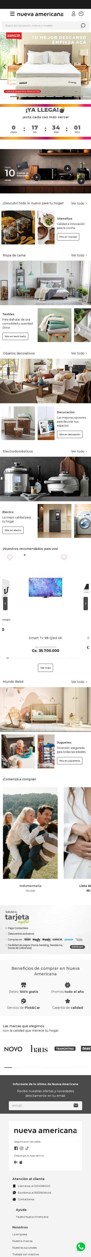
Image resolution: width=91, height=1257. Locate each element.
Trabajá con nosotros (25, 1236)
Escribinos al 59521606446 (34, 1174)
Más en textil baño (15, 336)
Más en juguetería (69, 742)
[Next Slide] (86, 66)
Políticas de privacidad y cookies (32, 1253)
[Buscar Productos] (83, 25)
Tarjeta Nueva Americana (32, 1198)
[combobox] (45, 25)
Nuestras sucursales (24, 1229)
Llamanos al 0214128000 (34, 1167)
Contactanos (26, 1181)
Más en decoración (69, 434)
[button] (4, 96)
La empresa (19, 1216)
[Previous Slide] (4, 66)
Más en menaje (68, 236)
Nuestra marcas (22, 1222)
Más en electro (13, 530)
